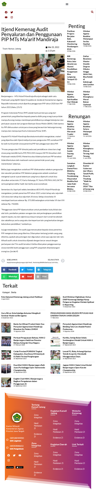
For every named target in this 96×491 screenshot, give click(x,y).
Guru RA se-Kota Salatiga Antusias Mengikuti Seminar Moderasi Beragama (20, 314)
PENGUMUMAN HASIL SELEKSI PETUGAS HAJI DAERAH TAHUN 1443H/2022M (71, 314)
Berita (13, 292)
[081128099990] (7, 439)
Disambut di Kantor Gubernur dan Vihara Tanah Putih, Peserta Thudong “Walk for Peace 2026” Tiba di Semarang (88, 176)
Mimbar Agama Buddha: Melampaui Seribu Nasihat (88, 37)
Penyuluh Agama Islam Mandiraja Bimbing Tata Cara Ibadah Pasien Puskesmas (77, 326)
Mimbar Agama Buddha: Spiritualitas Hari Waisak (72, 96)
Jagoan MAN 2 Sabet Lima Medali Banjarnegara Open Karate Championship (77, 367)
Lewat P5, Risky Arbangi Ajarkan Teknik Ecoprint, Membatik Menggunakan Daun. (77, 354)
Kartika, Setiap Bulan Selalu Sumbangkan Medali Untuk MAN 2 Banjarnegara (78, 340)
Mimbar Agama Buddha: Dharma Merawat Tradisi (71, 127)
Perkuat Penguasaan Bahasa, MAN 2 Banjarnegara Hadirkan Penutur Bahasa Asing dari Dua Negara (29, 340)
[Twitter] (11, 12)
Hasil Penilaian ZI (38, 426)
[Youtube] (6, 17)
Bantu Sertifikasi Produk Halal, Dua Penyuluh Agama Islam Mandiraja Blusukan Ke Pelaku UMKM (29, 326)
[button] (67, 4)
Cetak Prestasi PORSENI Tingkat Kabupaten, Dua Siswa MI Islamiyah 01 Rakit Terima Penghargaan (29, 354)
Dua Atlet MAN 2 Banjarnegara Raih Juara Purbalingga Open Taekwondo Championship (29, 367)
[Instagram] (11, 17)
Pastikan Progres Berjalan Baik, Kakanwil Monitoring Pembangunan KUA (73, 40)
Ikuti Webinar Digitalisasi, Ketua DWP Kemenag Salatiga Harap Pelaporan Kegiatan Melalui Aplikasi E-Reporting (78, 301)
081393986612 (17, 446)
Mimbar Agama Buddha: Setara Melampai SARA (87, 127)
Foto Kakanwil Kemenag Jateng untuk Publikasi (21, 297)
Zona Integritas (38, 416)
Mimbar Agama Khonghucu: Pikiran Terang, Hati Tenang (88, 149)
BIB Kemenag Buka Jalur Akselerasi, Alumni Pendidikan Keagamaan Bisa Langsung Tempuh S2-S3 (72, 69)
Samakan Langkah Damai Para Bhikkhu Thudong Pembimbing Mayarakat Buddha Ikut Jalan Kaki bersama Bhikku (72, 176)
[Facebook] (6, 12)
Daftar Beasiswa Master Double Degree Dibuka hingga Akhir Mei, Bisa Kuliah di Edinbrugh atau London (88, 70)
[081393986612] (7, 447)
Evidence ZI (38, 435)
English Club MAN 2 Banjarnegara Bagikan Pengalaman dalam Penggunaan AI (28, 381)
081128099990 (17, 438)
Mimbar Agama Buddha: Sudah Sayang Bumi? (70, 149)
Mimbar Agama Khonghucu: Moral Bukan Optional (88, 98)
